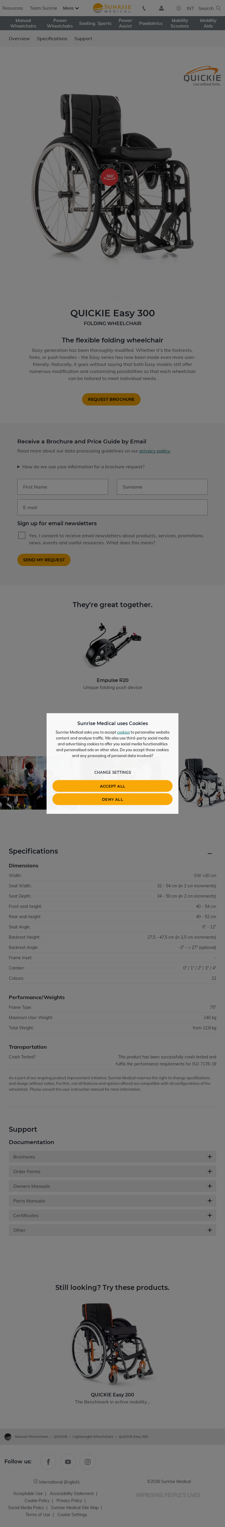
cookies (123, 732)
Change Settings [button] (112, 772)
